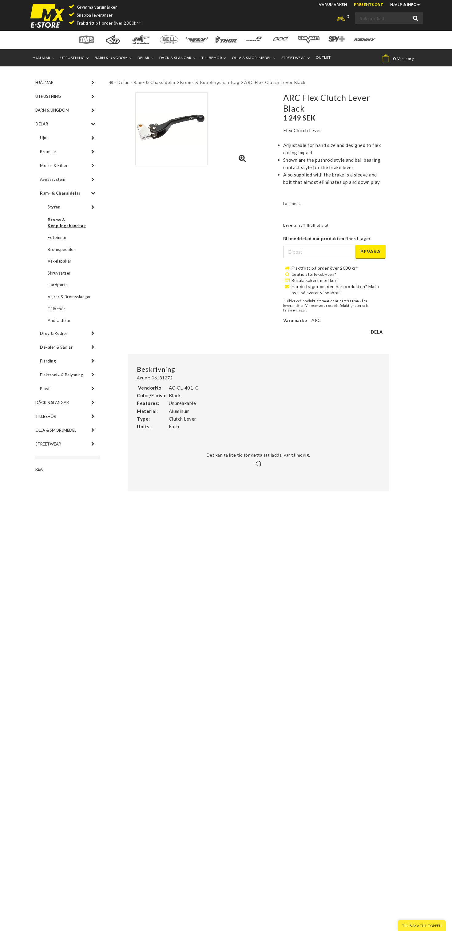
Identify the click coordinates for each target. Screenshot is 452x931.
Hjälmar (41, 57)
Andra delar (59, 320)
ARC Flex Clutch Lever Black (275, 82)
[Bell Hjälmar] (169, 39)
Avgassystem (52, 179)
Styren (54, 206)
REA (39, 469)
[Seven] (308, 39)
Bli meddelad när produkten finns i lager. (327, 238)
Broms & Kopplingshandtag (67, 222)
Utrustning (72, 57)
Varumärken (333, 4)
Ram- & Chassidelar (60, 193)
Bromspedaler (61, 249)
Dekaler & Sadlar (56, 347)
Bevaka (370, 251)
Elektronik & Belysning (61, 374)
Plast (45, 388)
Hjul (43, 137)
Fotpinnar (57, 237)
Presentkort (368, 4)
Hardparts (58, 284)
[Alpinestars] (141, 39)
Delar (143, 57)
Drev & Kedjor (54, 333)
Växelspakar (60, 261)
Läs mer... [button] (292, 203)
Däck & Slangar (175, 57)
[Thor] (226, 39)
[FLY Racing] (197, 39)
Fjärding (48, 361)
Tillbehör (211, 57)
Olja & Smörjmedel (252, 57)
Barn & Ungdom (111, 57)
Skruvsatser (59, 273)
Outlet (323, 57)
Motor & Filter (54, 165)
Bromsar (48, 151)
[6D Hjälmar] (113, 39)
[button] (400, 58)
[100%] (86, 39)
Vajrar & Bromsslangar (69, 296)
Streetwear (293, 57)
